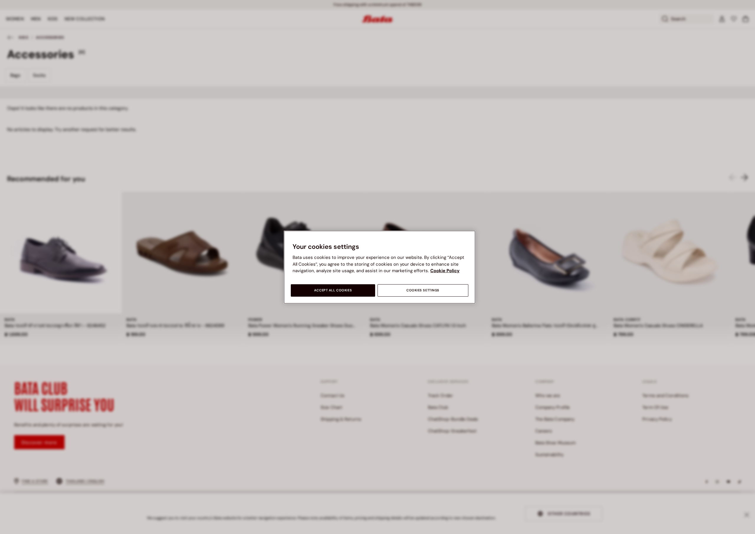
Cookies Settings (422, 290)
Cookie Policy (444, 271)
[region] (379, 266)
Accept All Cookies (333, 290)
